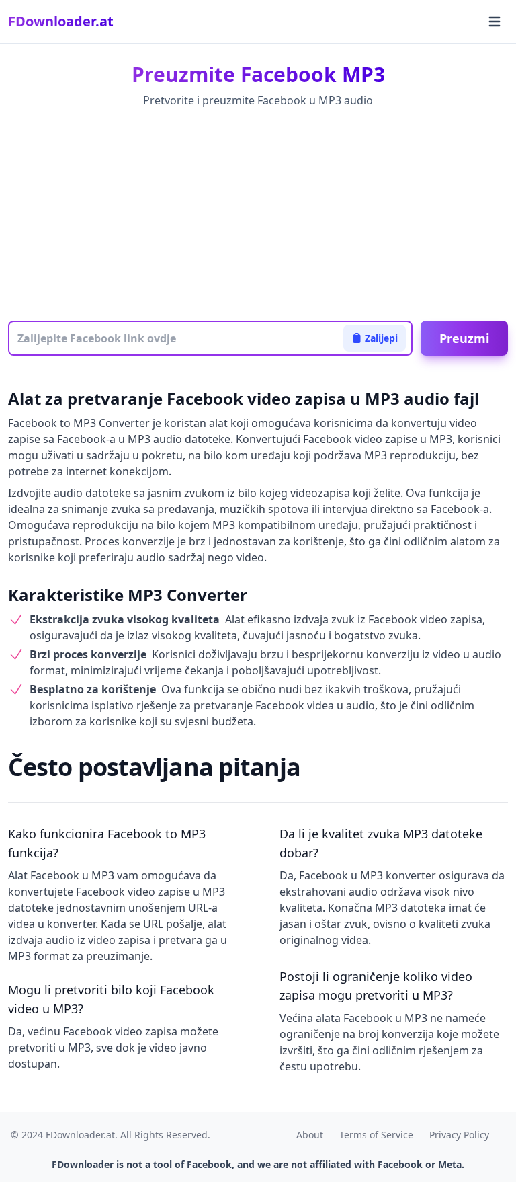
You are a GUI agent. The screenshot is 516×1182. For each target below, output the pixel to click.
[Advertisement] (258, 216)
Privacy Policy (459, 1134)
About (309, 1134)
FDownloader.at (61, 21)
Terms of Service (376, 1134)
